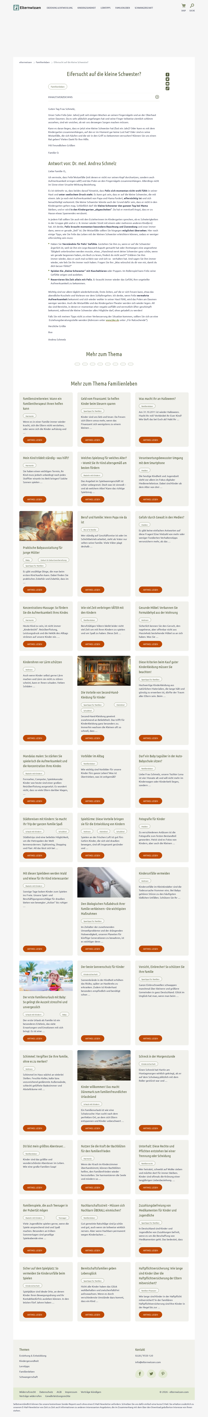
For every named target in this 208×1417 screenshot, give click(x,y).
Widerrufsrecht (27, 1391)
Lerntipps (105, 7)
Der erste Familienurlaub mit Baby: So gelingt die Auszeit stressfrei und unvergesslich (45, 1002)
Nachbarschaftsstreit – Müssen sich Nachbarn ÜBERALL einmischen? (103, 1207)
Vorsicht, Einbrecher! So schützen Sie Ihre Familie (162, 969)
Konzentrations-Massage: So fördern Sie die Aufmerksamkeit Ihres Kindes (45, 610)
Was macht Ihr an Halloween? (157, 398)
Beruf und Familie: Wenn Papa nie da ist (104, 519)
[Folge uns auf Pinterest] (162, 1373)
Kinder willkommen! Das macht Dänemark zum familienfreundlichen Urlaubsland (104, 1091)
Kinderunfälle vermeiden (154, 873)
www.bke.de (112, 319)
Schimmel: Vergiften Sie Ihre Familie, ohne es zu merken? (45, 1058)
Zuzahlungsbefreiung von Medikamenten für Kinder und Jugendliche (157, 1210)
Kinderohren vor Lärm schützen (42, 662)
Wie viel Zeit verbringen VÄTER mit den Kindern (102, 610)
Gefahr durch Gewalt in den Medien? (161, 517)
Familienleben (122, 7)
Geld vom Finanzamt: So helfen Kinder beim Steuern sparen (100, 400)
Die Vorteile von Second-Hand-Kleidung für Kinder (100, 694)
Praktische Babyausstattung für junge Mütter (42, 550)
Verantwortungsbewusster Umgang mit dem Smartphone (161, 460)
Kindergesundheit (87, 7)
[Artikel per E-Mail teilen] (167, 84)
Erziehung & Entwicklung (60, 7)
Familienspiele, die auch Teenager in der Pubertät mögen (45, 1207)
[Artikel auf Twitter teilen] (167, 79)
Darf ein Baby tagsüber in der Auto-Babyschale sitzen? (161, 758)
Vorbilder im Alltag (92, 756)
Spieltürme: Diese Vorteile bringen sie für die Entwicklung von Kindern (103, 821)
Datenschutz (46, 1391)
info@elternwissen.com (148, 1362)
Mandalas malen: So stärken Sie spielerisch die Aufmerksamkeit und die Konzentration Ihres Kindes (45, 761)
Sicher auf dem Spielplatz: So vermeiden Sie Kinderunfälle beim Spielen (44, 1273)
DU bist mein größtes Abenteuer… (44, 1146)
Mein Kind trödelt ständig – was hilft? (46, 458)
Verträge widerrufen (30, 1395)
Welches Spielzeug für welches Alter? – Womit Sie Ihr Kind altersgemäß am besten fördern (104, 463)
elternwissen (25, 62)
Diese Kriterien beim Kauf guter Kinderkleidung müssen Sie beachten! (158, 667)
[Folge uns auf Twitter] (151, 1373)
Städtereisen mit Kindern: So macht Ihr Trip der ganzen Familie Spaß (45, 821)
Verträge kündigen (91, 1391)
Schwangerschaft (144, 7)
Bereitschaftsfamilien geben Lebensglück (98, 1270)
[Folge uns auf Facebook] (139, 1373)
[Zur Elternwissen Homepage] (27, 7)
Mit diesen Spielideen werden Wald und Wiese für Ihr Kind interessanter (46, 875)
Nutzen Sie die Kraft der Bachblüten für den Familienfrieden (103, 1148)
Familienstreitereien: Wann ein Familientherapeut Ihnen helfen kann (43, 403)
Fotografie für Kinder (152, 819)
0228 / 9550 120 (144, 1355)
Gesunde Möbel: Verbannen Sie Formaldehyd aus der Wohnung (158, 610)
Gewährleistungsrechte (57, 1395)
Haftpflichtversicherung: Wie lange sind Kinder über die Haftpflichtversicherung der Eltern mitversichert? (161, 1275)
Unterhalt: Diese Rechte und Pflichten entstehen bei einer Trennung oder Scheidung (157, 1151)
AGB (59, 1391)
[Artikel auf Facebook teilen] (167, 74)
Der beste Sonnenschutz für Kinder (102, 967)
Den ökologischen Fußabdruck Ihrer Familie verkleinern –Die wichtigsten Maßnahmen (103, 908)
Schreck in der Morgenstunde (157, 1056)
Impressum (71, 1391)
